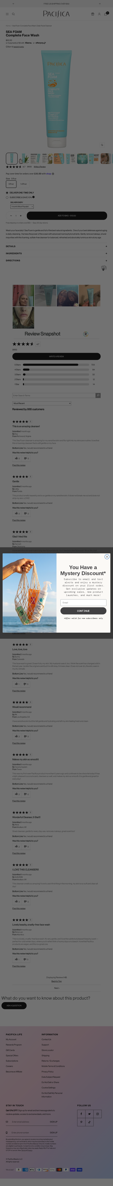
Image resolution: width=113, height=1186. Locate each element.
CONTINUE (83, 611)
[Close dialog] (107, 556)
